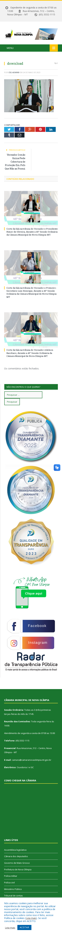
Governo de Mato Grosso (17, 862)
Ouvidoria (22, 767)
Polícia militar (10, 875)
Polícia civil (9, 882)
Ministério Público (13, 889)
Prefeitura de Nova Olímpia (17, 869)
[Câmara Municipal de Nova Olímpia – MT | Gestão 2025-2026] (31, 33)
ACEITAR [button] (24, 927)
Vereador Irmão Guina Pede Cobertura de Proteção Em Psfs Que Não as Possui (15, 161)
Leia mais (31, 918)
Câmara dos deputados (16, 856)
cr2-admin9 (13, 72)
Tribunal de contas (13, 895)
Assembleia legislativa (15, 849)
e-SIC (31, 767)
